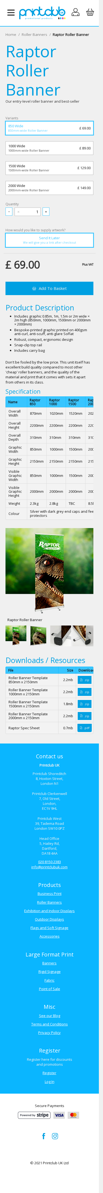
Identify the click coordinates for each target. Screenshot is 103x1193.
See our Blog (49, 1015)
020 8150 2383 (49, 861)
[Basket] (90, 13)
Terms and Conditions (49, 1024)
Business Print (50, 893)
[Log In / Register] (75, 13)
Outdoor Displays (49, 919)
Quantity (12, 204)
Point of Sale (49, 988)
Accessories (50, 936)
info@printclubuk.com (49, 867)
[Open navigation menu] (11, 13)
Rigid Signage (49, 971)
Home (10, 34)
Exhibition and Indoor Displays (49, 910)
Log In (49, 1081)
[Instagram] (55, 1136)
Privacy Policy (49, 1032)
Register (49, 1072)
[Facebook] (44, 1136)
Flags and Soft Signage (49, 927)
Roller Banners (34, 34)
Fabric (49, 980)
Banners (49, 963)
